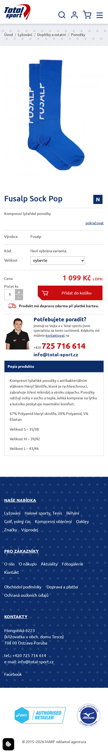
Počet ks (11, 286)
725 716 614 (63, 345)
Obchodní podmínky (22, 587)
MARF (50, 742)
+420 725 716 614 (29, 655)
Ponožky (78, 35)
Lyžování (25, 35)
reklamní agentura (71, 742)
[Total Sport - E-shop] (17, 12)
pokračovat (94, 223)
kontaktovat (55, 335)
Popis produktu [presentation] (21, 366)
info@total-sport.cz (56, 354)
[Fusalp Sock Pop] (54, 122)
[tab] (54, 366)
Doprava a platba (62, 587)
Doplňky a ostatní (51, 35)
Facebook (13, 674)
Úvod (8, 35)
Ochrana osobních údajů (26, 595)
